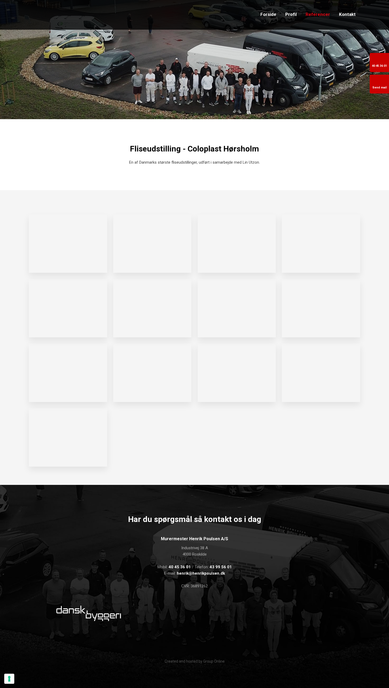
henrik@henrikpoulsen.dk (201, 573)
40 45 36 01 (180, 567)
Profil (291, 14)
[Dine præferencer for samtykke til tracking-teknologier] (9, 679)
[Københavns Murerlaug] (159, 614)
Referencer (318, 14)
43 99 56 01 (221, 567)
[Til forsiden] (84, 15)
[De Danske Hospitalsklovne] (230, 613)
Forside (268, 14)
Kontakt (347, 14)
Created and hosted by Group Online (195, 661)
